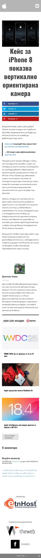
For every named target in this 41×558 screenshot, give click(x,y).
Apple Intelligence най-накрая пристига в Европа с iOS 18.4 (20, 426)
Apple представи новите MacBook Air (18, 390)
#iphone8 (9, 144)
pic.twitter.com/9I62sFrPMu (17, 147)
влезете (16, 461)
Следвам (25, 544)
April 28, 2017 (10, 155)
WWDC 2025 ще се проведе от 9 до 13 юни (19, 354)
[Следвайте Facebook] (15, 544)
